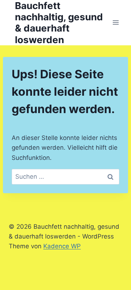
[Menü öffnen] (115, 22)
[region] (65, 219)
